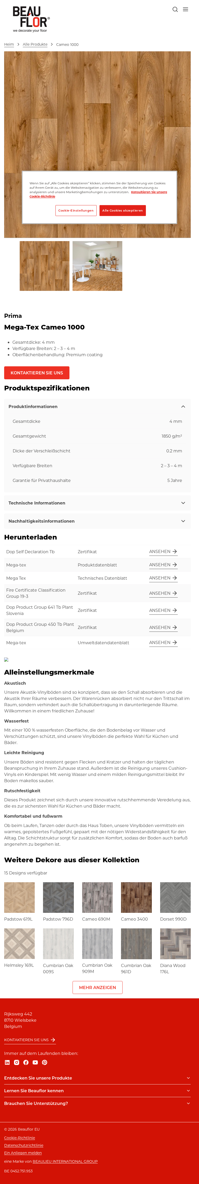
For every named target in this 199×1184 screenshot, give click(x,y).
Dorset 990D (173, 919)
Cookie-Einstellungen (76, 210)
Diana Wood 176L (173, 968)
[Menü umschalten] (188, 1078)
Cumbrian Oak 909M (97, 968)
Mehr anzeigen (97, 987)
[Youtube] (35, 1062)
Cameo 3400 (134, 919)
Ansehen (159, 551)
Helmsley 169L (19, 965)
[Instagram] (16, 1062)
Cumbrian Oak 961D (136, 968)
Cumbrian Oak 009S (58, 968)
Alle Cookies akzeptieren (122, 210)
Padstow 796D (58, 919)
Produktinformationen (33, 406)
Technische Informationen (37, 503)
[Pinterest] (44, 1062)
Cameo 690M (96, 919)
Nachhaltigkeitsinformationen (42, 521)
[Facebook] (26, 1062)
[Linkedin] (7, 1062)
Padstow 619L (18, 919)
